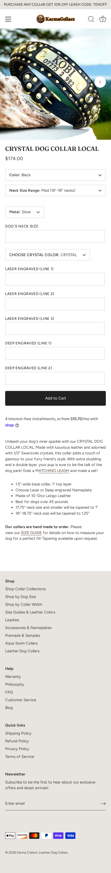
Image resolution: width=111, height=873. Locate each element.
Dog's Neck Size (21, 226)
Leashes (12, 620)
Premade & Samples (22, 635)
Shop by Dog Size (20, 596)
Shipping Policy (18, 733)
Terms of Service (19, 756)
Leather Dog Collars (22, 651)
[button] (11, 82)
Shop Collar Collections (25, 589)
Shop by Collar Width (23, 604)
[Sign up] (103, 803)
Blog (9, 707)
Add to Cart (55, 398)
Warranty (13, 676)
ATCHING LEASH (54, 470)
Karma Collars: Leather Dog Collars (42, 852)
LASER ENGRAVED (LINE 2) (29, 294)
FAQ (9, 692)
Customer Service (20, 700)
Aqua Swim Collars (21, 643)
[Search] (91, 20)
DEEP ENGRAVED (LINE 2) (28, 368)
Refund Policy (17, 741)
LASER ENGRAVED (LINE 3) (29, 319)
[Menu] (8, 19)
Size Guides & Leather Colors (30, 612)
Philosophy (14, 684)
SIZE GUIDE (31, 532)
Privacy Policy (17, 748)
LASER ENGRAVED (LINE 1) (29, 269)
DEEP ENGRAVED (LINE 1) (28, 343)
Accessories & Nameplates (28, 627)
